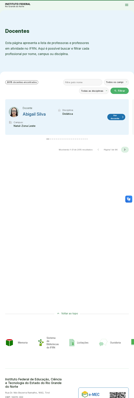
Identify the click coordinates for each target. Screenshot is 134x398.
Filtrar (119, 91)
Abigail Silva (34, 114)
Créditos (120, 4)
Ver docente (117, 117)
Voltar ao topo (69, 313)
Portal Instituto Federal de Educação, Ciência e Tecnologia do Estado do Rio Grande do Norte (21, 5)
